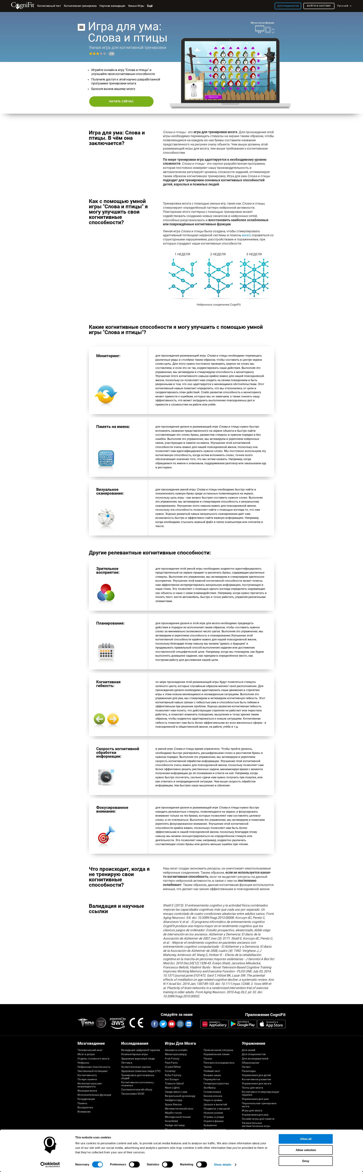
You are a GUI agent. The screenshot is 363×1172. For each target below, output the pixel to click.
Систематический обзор (136, 1089)
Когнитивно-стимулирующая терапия (260, 1093)
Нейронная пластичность (94, 1066)
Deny (305, 1161)
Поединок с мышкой (217, 1108)
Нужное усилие (213, 1112)
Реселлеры (249, 1070)
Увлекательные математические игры (256, 1124)
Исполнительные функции (94, 1094)
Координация (86, 1098)
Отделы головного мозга (93, 1058)
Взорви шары (212, 1075)
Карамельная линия (217, 1054)
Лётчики (126, 1062)
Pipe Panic (171, 1062)
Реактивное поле (215, 1129)
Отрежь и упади (214, 1116)
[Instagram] (180, 1024)
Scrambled (171, 1121)
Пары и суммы (213, 1100)
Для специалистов (254, 1054)
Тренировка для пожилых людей (137, 1077)
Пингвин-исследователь (219, 1062)
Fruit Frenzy (172, 1058)
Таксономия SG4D (132, 1093)
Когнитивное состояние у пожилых (137, 1084)
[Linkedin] (188, 1024)
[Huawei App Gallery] (214, 1024)
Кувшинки (210, 1125)
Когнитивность (87, 1075)
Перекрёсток (212, 1079)
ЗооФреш (210, 1087)
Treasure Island (174, 1083)
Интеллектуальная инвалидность (90, 1085)
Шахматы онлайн (176, 1050)
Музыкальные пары (178, 1129)
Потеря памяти (87, 1079)
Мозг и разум (86, 1054)
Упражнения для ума (255, 1098)
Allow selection (306, 1150)
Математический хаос (179, 1108)
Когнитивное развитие (256, 1079)
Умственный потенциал (93, 1070)
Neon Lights (172, 1087)
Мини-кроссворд (175, 1054)
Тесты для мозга (252, 1087)
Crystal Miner (173, 1066)
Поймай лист (212, 1070)
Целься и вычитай (215, 1104)
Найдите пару (173, 1100)
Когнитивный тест (49, 6)
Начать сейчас (121, 101)
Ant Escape (172, 1079)
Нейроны (83, 1062)
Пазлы (208, 1058)
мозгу (246, 235)
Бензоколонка (213, 1095)
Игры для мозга (252, 1110)
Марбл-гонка (173, 1112)
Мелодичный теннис (178, 1116)
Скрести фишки (214, 1121)
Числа (208, 1066)
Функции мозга (87, 1090)
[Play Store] (243, 1024)
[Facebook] (154, 1024)
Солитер (170, 1070)
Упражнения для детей (256, 1075)
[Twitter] (163, 1024)
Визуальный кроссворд (180, 1095)
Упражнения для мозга (256, 1083)
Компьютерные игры (134, 1054)
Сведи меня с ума (176, 1091)
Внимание (84, 1111)
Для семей (248, 1050)
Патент (246, 1066)
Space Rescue (173, 1104)
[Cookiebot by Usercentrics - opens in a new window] (50, 1164)
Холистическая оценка (136, 1066)
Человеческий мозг (90, 1050)
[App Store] (271, 1024)
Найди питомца (175, 1125)
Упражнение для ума (255, 1114)
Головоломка (212, 1091)
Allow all (305, 1138)
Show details (222, 1164)
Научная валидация (112, 6)
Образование (250, 1062)
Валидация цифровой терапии (140, 1050)
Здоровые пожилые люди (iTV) (141, 1070)
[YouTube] (171, 1024)
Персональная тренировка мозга (259, 1105)
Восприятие (85, 1107)
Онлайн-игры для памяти (258, 1118)
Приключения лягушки (218, 1050)
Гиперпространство (216, 1083)
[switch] (134, 1164)
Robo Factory (173, 1075)
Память (83, 1103)
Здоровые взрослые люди (138, 1058)
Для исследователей (255, 1058)
